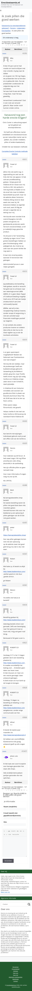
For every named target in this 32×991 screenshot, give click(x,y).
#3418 (25, 605)
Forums (13, 28)
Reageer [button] (4, 53)
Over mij (15, 975)
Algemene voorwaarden (15, 977)
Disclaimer (16, 967)
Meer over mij (5, 892)
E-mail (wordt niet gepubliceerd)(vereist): (12, 814)
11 (24, 45)
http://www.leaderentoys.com (14, 663)
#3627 (25, 642)
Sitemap (15, 971)
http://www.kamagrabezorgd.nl (14, 735)
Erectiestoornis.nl (10, 2)
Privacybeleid (15, 969)
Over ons (15, 973)
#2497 (25, 522)
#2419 (25, 339)
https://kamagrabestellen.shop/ (14, 535)
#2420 (25, 421)
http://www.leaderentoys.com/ (14, 571)
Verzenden (8, 861)
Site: (5, 822)
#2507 (25, 554)
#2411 (25, 159)
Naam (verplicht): (10, 807)
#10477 (24, 751)
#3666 (25, 717)
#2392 (25, 53)
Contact (15, 981)
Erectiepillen (6, 31)
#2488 (25, 485)
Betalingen (16, 979)
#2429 (25, 443)
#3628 (25, 687)
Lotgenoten (21, 28)
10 (21, 45)
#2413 (25, 271)
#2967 (25, 585)
